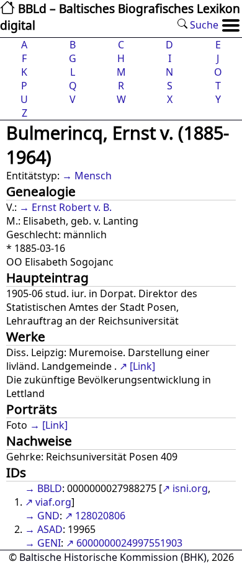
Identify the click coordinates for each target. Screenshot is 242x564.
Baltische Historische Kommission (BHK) (113, 557)
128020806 (100, 515)
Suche (202, 25)
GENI (49, 543)
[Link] (142, 366)
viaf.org (53, 502)
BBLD (49, 488)
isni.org (190, 488)
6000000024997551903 (129, 543)
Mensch (93, 175)
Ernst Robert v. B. (72, 207)
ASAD (50, 529)
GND (48, 515)
